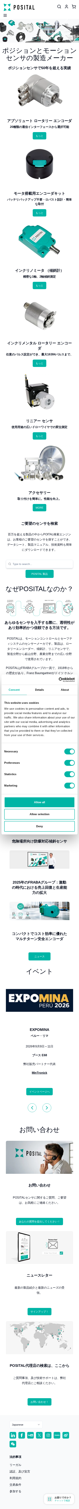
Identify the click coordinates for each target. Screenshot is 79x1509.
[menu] (3, 14)
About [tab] (65, 689)
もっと (39, 135)
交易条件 (15, 1484)
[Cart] (74, 6)
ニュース (39, 956)
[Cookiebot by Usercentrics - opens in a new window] (59, 679)
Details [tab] (39, 689)
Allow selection (40, 814)
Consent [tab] (14, 689)
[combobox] (42, 564)
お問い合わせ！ (39, 1401)
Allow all (39, 802)
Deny (39, 826)
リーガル (15, 1464)
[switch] (69, 763)
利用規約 (15, 1478)
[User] (59, 6)
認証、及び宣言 (20, 1471)
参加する (15, 1491)
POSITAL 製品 (39, 573)
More (39, 507)
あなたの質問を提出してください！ (39, 1221)
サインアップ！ (39, 1311)
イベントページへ (39, 1091)
